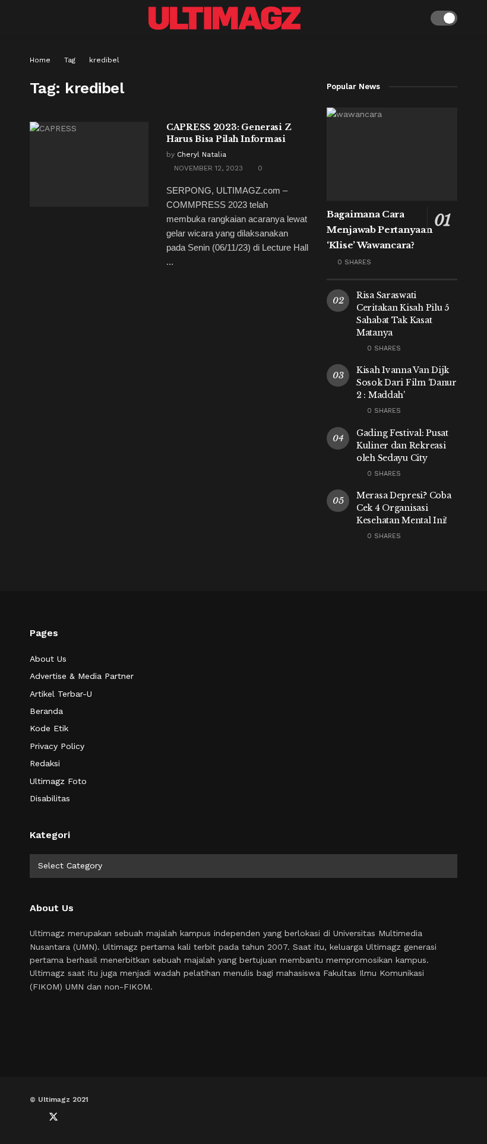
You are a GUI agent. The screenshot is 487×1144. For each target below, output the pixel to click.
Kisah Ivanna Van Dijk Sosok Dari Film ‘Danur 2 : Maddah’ (406, 382)
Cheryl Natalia (201, 154)
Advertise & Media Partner (82, 676)
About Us (48, 658)
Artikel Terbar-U (61, 694)
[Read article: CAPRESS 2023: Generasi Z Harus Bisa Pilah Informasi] (89, 164)
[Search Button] (414, 18)
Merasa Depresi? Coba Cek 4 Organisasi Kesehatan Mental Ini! (403, 508)
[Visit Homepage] (224, 18)
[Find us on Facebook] (33, 1117)
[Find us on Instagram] (92, 1117)
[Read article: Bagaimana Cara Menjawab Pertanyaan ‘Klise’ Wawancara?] (392, 154)
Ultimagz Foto (58, 781)
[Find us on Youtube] (73, 1117)
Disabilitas (50, 798)
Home (40, 60)
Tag (69, 60)
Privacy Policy (57, 746)
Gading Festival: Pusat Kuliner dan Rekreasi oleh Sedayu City (402, 445)
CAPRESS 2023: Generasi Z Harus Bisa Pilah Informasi (228, 133)
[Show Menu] (35, 18)
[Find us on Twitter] (53, 1117)
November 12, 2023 (207, 168)
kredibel (104, 60)
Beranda (46, 711)
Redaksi (45, 763)
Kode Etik (49, 728)
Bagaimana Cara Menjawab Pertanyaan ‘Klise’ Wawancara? (379, 229)
